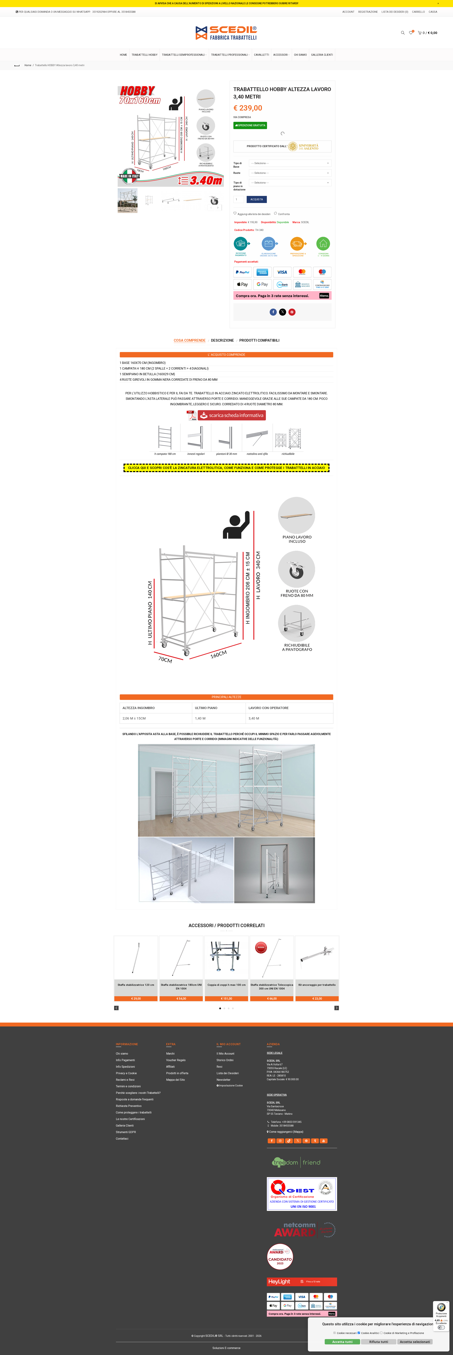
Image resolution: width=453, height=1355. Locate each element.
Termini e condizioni (128, 1086)
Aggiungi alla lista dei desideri (254, 214)
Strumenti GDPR (126, 1132)
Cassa (433, 11)
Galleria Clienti (125, 1125)
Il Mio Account (225, 1053)
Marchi (170, 1053)
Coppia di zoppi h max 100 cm (227, 984)
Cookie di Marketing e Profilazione (404, 1333)
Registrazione (368, 11)
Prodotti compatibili (259, 340)
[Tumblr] (315, 1140)
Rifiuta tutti (378, 1342)
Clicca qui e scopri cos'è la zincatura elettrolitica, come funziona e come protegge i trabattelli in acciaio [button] (226, 468)
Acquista (257, 199)
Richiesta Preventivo (129, 1106)
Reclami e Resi (125, 1079)
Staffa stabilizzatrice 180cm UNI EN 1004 (181, 986)
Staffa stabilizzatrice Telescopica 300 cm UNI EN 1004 (272, 986)
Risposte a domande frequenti (134, 1099)
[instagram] (280, 1140)
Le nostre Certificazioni (130, 1119)
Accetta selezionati (415, 1342)
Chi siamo (122, 1053)
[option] (127, 200)
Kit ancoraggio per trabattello (317, 984)
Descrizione (222, 340)
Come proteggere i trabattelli (133, 1112)
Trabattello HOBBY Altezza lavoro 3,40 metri (59, 65)
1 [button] (220, 1008)
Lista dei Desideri (228, 1073)
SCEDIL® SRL (214, 1335)
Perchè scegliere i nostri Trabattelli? (138, 1093)
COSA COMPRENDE (190, 340)
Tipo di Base (237, 165)
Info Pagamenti (125, 1060)
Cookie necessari (347, 1333)
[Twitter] (298, 1140)
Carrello (418, 11)
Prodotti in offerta (177, 1073)
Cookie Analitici (370, 1333)
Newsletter (223, 1079)
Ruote (236, 173)
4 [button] (233, 1008)
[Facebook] (272, 1140)
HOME (123, 54)
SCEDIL (305, 222)
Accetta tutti (342, 1342)
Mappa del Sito (175, 1079)
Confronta (284, 214)
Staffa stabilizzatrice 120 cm (136, 984)
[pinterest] (306, 1140)
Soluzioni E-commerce (226, 1348)
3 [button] (229, 1008)
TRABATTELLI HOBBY (145, 54)
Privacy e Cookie (126, 1073)
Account (348, 11)
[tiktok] (289, 1140)
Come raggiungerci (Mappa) (285, 1131)
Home (28, 65)
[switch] (441, 1327)
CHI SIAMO (300, 54)
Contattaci (122, 1138)
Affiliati (170, 1066)
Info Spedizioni (125, 1066)
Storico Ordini (225, 1060)
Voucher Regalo (176, 1060)
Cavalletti (261, 54)
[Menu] (447, 1303)
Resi (219, 1066)
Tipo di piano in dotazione (239, 186)
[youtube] (324, 1140)
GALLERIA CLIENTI (322, 54)
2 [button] (224, 1008)
